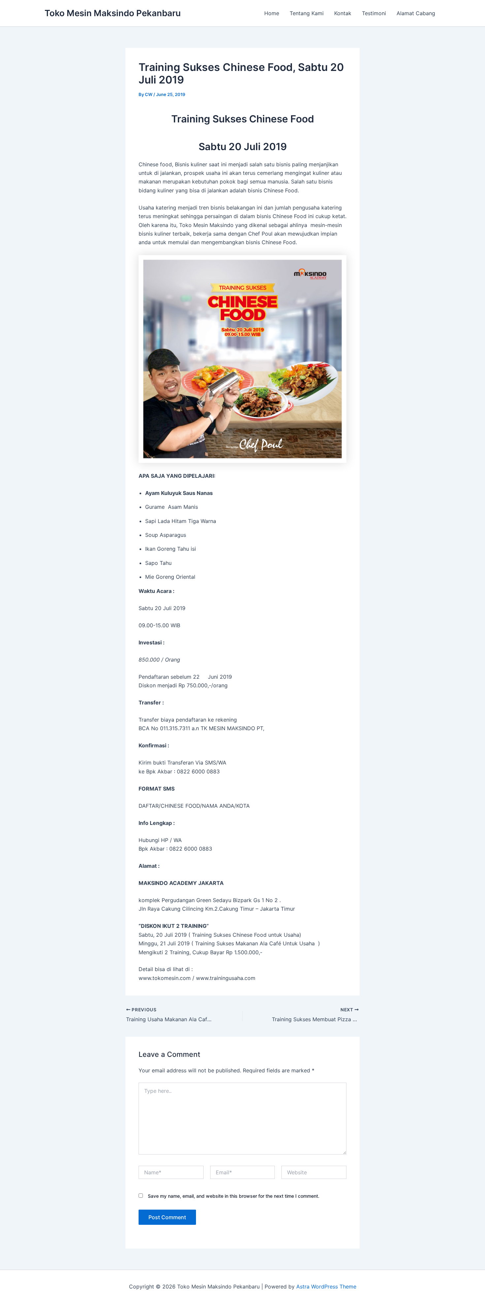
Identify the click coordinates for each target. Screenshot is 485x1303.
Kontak (342, 13)
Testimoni (374, 13)
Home (271, 13)
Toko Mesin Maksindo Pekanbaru (113, 13)
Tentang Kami (307, 13)
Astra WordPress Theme (326, 1286)
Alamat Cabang (416, 13)
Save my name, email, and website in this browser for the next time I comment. (233, 1196)
